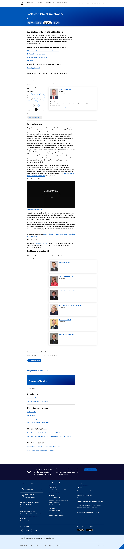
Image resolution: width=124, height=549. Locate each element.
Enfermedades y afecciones (34, 8)
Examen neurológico (32, 419)
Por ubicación (30, 84)
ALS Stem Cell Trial (32, 398)
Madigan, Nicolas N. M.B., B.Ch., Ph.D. (69, 291)
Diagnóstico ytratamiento (38, 23)
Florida (28, 262)
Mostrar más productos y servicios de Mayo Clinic (40, 450)
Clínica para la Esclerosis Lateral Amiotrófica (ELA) (43, 51)
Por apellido (30, 91)
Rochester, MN (33, 87)
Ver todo (29, 267)
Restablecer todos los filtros (35, 117)
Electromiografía (31, 415)
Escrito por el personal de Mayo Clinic (37, 351)
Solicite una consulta (34, 360)
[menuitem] (30, 23)
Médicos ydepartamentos (47, 23)
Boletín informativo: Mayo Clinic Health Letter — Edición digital (44, 446)
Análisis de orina (31, 412)
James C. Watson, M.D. (65, 89)
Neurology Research (33, 68)
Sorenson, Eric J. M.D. (65, 319)
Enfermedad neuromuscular (36, 54)
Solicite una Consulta (33, 17)
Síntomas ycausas (30, 23)
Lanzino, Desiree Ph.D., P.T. (66, 276)
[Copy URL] (60, 194)
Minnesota (29, 265)
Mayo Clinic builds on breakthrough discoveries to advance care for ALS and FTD (49, 436)
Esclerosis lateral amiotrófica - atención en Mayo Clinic (42, 355)
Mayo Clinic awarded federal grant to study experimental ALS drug (45, 432)
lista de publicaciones (41, 243)
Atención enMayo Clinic (56, 23)
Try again (51, 197)
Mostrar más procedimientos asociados (38, 422)
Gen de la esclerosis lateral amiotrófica (37, 401)
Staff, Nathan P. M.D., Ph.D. (66, 334)
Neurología (30, 60)
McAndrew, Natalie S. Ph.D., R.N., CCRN (70, 305)
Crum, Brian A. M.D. (64, 262)
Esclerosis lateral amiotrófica (45, 14)
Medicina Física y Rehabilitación (37, 57)
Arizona (29, 260)
